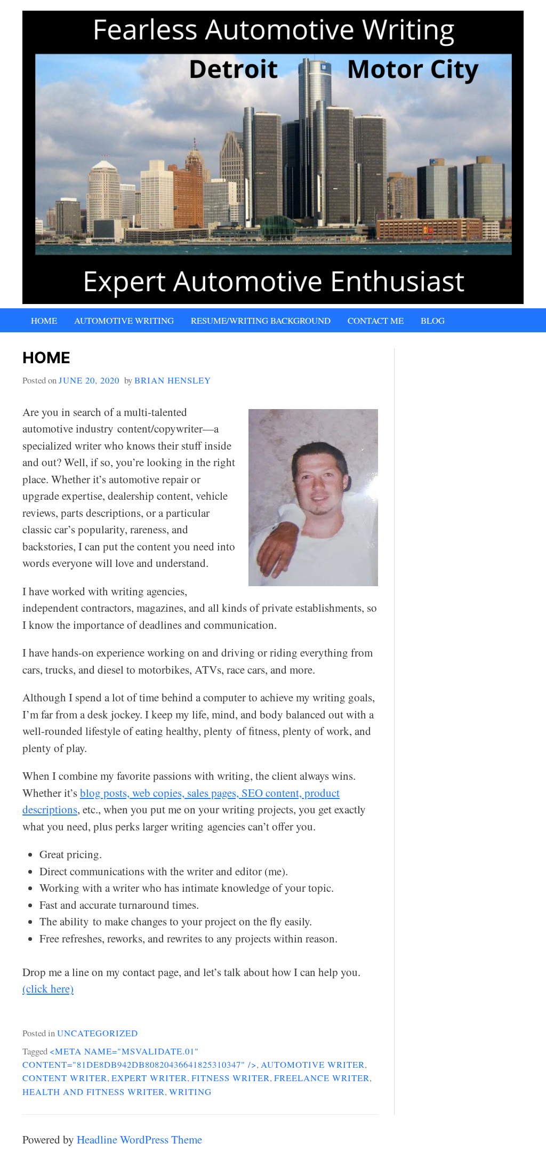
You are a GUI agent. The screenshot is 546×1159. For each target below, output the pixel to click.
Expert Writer (149, 1078)
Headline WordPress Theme (139, 1139)
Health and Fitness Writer (93, 1091)
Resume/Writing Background (261, 320)
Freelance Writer (322, 1078)
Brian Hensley (172, 380)
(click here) (48, 988)
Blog (433, 320)
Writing (190, 1091)
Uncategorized (97, 1033)
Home (44, 320)
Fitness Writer (230, 1078)
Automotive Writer (313, 1064)
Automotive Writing (124, 320)
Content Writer (64, 1078)
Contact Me (376, 320)
